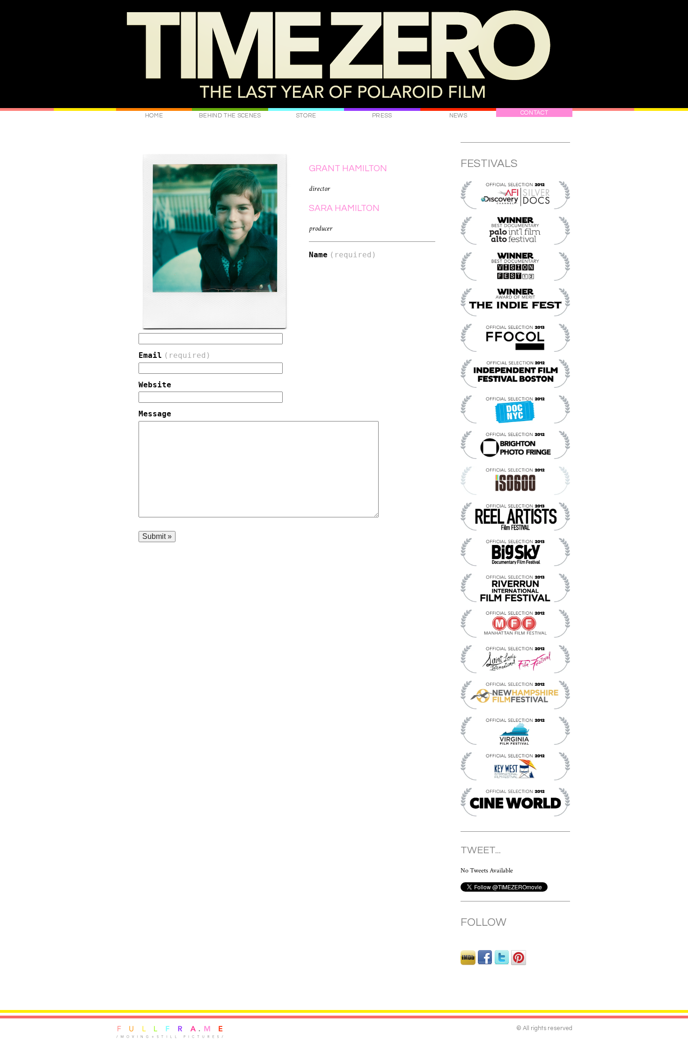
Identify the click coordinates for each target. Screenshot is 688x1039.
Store (306, 115)
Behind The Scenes (230, 115)
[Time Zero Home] (344, 55)
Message (155, 413)
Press (382, 115)
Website (155, 384)
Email (175, 355)
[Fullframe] (170, 1032)
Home (154, 115)
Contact (534, 112)
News (458, 115)
